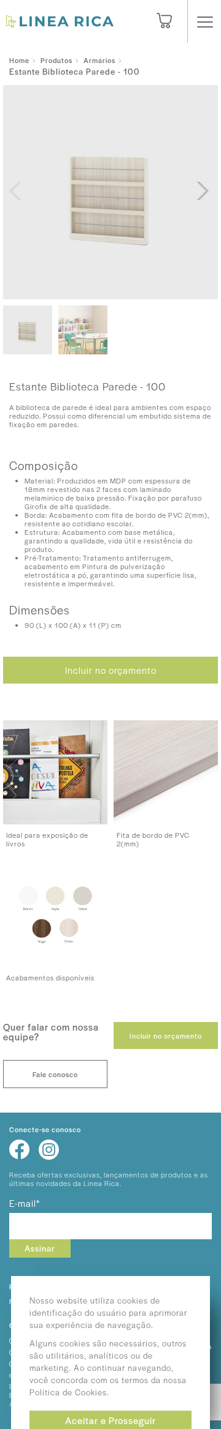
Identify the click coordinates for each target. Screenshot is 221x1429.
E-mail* (24, 1202)
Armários (99, 60)
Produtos (56, 60)
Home (19, 60)
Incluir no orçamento (111, 669)
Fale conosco (55, 1074)
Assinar (40, 1248)
